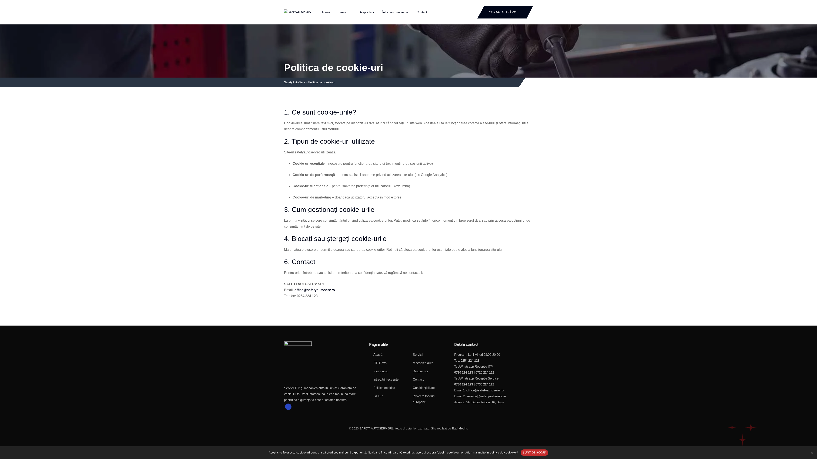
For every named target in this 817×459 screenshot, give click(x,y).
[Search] (471, 12)
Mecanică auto (423, 363)
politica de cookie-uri (504, 452)
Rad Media (459, 428)
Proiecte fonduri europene (423, 399)
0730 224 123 (463, 384)
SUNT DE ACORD (534, 452)
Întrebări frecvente (395, 12)
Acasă (326, 12)
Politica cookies (384, 388)
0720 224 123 (463, 372)
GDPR (378, 396)
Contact (422, 12)
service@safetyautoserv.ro (486, 396)
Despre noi (366, 12)
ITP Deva (380, 363)
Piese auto (380, 371)
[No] (812, 452)
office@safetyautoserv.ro (314, 290)
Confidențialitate (424, 388)
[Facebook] (288, 407)
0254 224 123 (470, 360)
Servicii (343, 12)
